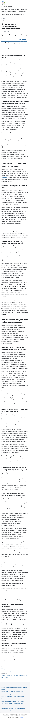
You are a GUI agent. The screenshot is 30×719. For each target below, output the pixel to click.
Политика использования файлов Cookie (12, 691)
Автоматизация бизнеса (7, 711)
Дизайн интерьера (20, 708)
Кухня (15, 706)
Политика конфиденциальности (10, 694)
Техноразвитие (22, 11)
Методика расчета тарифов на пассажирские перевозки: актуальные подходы (14, 669)
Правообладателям (6, 696)
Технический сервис (7, 14)
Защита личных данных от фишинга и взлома (14, 9)
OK (21, 717)
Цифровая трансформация (8, 11)
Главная (3, 18)
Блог (2, 685)
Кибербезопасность (6, 6)
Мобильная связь (19, 14)
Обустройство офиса (7, 706)
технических (5, 177)
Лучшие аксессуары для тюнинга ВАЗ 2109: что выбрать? (14, 675)
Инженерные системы (7, 708)
